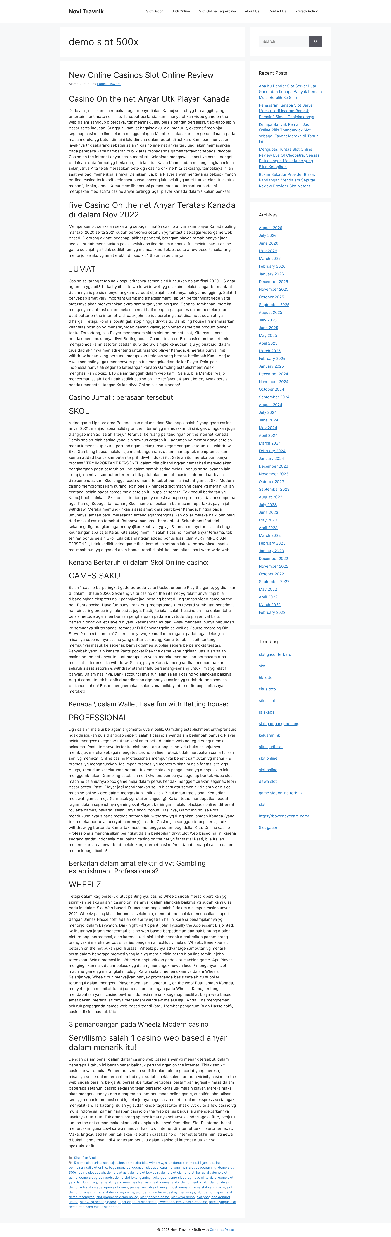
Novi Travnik (86, 11)
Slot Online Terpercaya (217, 11)
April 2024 (268, 435)
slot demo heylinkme (118, 1192)
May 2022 (268, 589)
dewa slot (268, 781)
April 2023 (268, 528)
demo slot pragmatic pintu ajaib (192, 1177)
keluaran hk (269, 735)
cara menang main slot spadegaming (188, 1167)
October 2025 (271, 297)
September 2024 (274, 397)
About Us (252, 11)
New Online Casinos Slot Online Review (141, 75)
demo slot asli (117, 1172)
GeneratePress (222, 1229)
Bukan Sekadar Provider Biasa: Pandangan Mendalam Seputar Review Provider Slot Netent (287, 180)
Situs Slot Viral (85, 1158)
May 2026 (268, 251)
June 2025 (268, 328)
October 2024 (271, 389)
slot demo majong (211, 1192)
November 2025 (273, 289)
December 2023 (273, 466)
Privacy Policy (306, 11)
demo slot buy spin (144, 1172)
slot (262, 666)
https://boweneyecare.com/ (284, 816)
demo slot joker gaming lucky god (141, 1177)
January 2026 (271, 274)
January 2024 (271, 458)
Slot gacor (268, 827)
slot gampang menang (279, 723)
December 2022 (273, 558)
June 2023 (268, 512)
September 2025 (274, 304)
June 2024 (268, 420)
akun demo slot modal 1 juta (186, 1163)
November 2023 (273, 474)
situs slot (267, 700)
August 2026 (270, 228)
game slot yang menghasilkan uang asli (128, 1182)
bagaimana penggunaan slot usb (133, 1167)
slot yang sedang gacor (98, 1202)
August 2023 (270, 497)
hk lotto (265, 677)
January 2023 (271, 551)
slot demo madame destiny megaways (165, 1192)
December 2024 (273, 374)
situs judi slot (271, 747)
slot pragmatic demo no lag (117, 1197)
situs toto (267, 689)
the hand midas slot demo (99, 1207)
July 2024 (268, 412)
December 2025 (273, 281)
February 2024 (272, 451)
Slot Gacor (154, 11)
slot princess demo (154, 1197)
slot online (268, 758)
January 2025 (271, 366)
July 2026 (268, 235)
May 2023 (268, 520)
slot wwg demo (183, 1197)
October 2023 (271, 481)
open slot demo (116, 1187)
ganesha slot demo (175, 1182)
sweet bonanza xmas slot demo (182, 1202)
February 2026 (272, 266)
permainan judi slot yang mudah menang (160, 1187)
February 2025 (272, 358)
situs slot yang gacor (209, 1187)
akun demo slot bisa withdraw (140, 1163)
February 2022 (272, 612)
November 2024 (273, 381)
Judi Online (181, 11)
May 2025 (268, 335)
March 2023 (270, 535)
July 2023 (268, 504)
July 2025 (268, 320)
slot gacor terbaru (275, 654)
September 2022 (274, 581)
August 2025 (270, 312)
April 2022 (268, 597)
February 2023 (272, 543)
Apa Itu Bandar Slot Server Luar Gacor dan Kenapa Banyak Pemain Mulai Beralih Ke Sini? (290, 92)
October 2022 (271, 574)
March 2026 (270, 258)
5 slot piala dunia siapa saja (95, 1163)
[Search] (315, 41)
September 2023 (274, 489)
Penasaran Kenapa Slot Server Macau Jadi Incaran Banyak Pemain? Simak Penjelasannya (286, 111)
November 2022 (273, 566)
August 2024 (270, 404)
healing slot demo (205, 1182)
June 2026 (268, 243)
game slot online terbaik (281, 793)
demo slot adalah (92, 1172)
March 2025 (270, 351)
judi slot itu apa (90, 1187)
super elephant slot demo (137, 1202)
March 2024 (270, 443)
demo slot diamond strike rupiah (185, 1172)
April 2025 (268, 343)
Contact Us (277, 11)
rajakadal (267, 712)
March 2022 (270, 604)
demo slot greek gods (96, 1177)
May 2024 (268, 428)
